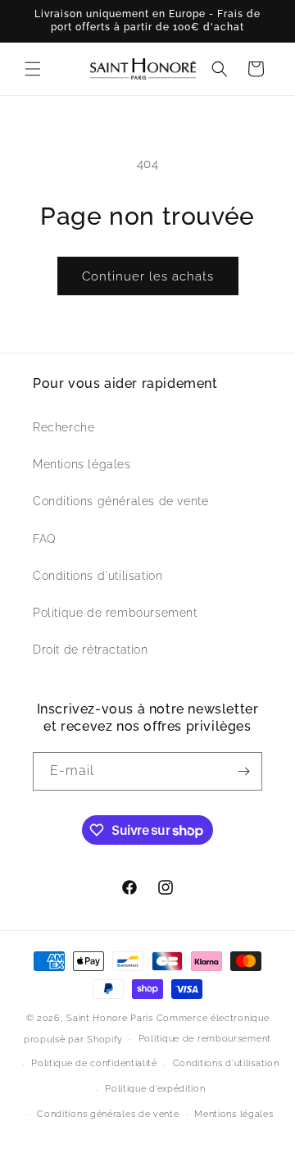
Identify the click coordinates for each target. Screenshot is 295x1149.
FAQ (45, 538)
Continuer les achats (148, 276)
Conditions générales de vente (120, 501)
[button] (33, 69)
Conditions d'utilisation (97, 575)
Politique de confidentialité (94, 1063)
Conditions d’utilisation (226, 1063)
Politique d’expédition (155, 1088)
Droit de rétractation (90, 649)
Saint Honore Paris (109, 1018)
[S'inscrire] (243, 771)
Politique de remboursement (115, 612)
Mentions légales (82, 464)
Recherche (63, 427)
